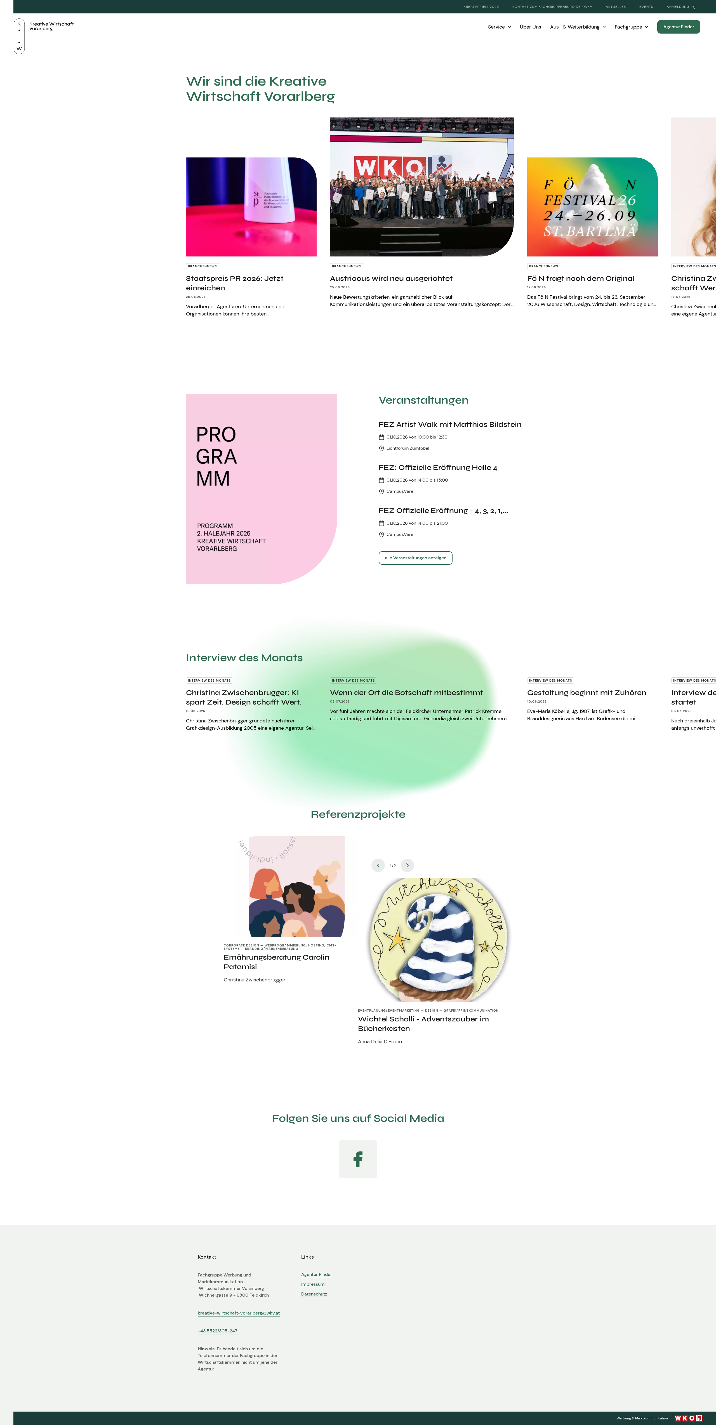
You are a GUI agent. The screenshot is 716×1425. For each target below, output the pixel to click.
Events (646, 6)
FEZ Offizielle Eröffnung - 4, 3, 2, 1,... (443, 510)
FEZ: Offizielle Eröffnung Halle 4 (438, 467)
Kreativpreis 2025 (481, 6)
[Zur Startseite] (43, 26)
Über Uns (530, 26)
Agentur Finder (678, 27)
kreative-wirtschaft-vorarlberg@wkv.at (239, 1313)
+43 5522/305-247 (217, 1331)
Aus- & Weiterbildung (575, 26)
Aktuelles (616, 6)
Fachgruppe (628, 26)
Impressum (313, 1284)
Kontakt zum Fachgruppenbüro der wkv (552, 6)
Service (496, 26)
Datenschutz (314, 1294)
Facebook (358, 1159)
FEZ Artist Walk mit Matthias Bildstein (450, 424)
